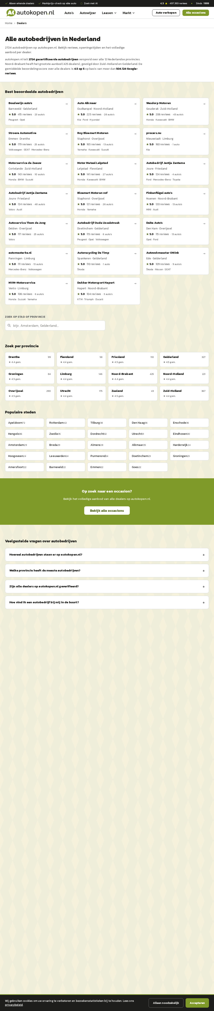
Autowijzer (88, 12)
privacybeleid (14, 1005)
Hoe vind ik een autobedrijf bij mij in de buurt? (44, 602)
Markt (127, 12)
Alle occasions (196, 12)
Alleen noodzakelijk (166, 1003)
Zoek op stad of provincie (25, 317)
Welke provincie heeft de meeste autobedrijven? (44, 570)
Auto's (69, 12)
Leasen (107, 12)
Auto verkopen (166, 12)
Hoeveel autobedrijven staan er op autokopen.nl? (46, 554)
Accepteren (197, 1003)
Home (9, 23)
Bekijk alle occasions (107, 510)
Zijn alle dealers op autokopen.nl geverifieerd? (44, 586)
